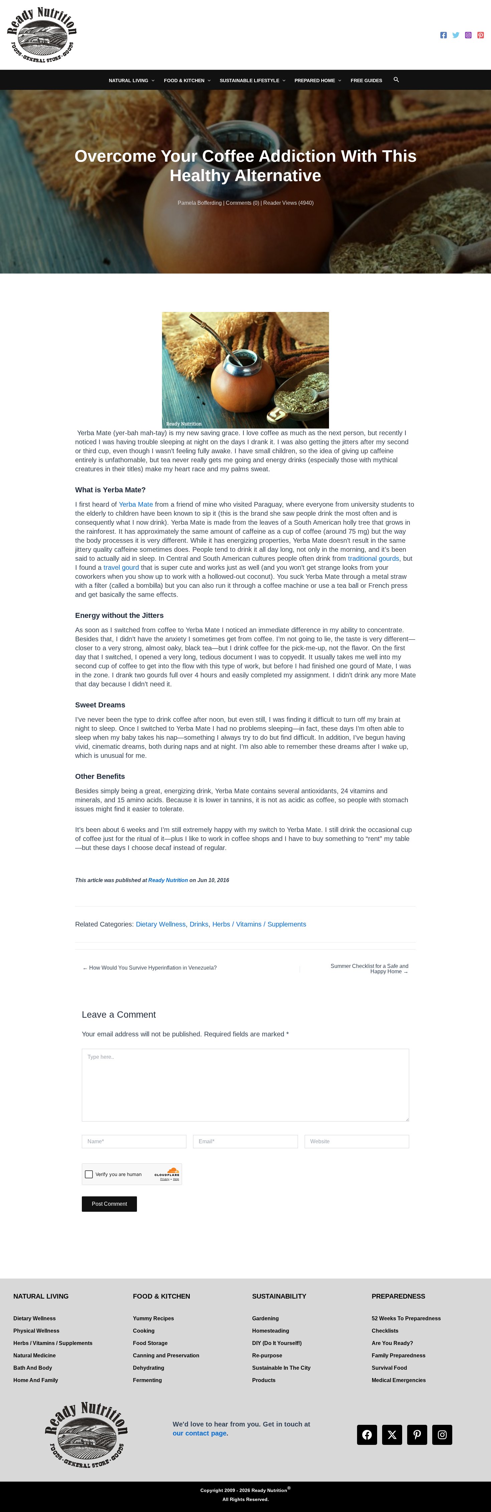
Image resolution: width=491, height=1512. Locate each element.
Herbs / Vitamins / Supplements (259, 924)
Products (264, 1380)
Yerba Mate (136, 504)
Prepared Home (315, 80)
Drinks (199, 924)
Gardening (265, 1318)
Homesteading (270, 1331)
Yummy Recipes (153, 1318)
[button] (367, 1435)
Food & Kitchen (184, 80)
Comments (239, 203)
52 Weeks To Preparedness (406, 1318)
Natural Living (128, 80)
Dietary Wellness (161, 924)
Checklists (385, 1331)
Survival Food (389, 1368)
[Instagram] (468, 35)
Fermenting (147, 1380)
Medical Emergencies (399, 1380)
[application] (151, 80)
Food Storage (150, 1343)
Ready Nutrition (168, 880)
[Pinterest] (480, 35)
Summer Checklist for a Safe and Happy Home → (369, 969)
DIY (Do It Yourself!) (277, 1343)
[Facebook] (443, 35)
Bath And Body (32, 1368)
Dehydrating (148, 1368)
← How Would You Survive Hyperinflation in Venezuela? (150, 968)
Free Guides (366, 80)
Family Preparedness (399, 1355)
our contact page (199, 1433)
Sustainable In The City (281, 1368)
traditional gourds (373, 558)
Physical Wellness (36, 1331)
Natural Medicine (34, 1355)
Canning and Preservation (166, 1355)
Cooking (144, 1331)
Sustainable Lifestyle (249, 80)
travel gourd (121, 567)
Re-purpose (267, 1355)
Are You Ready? (392, 1343)
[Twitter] (456, 35)
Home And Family (35, 1380)
